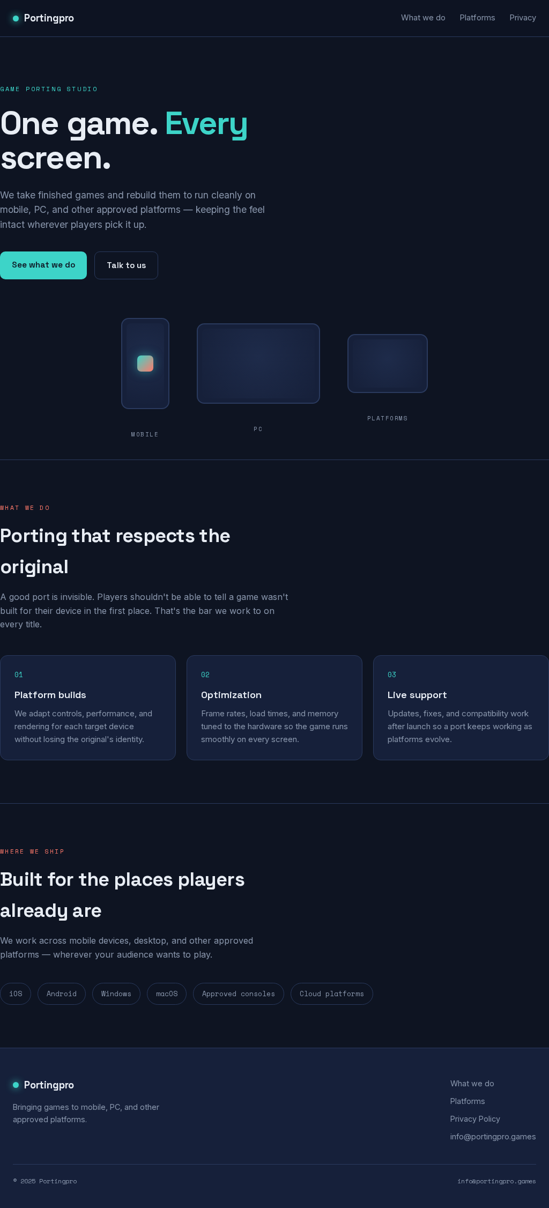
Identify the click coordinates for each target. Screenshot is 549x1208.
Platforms (477, 18)
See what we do (43, 265)
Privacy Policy (475, 1118)
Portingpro (49, 18)
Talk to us (126, 265)
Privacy (522, 18)
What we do (423, 18)
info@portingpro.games (493, 1136)
